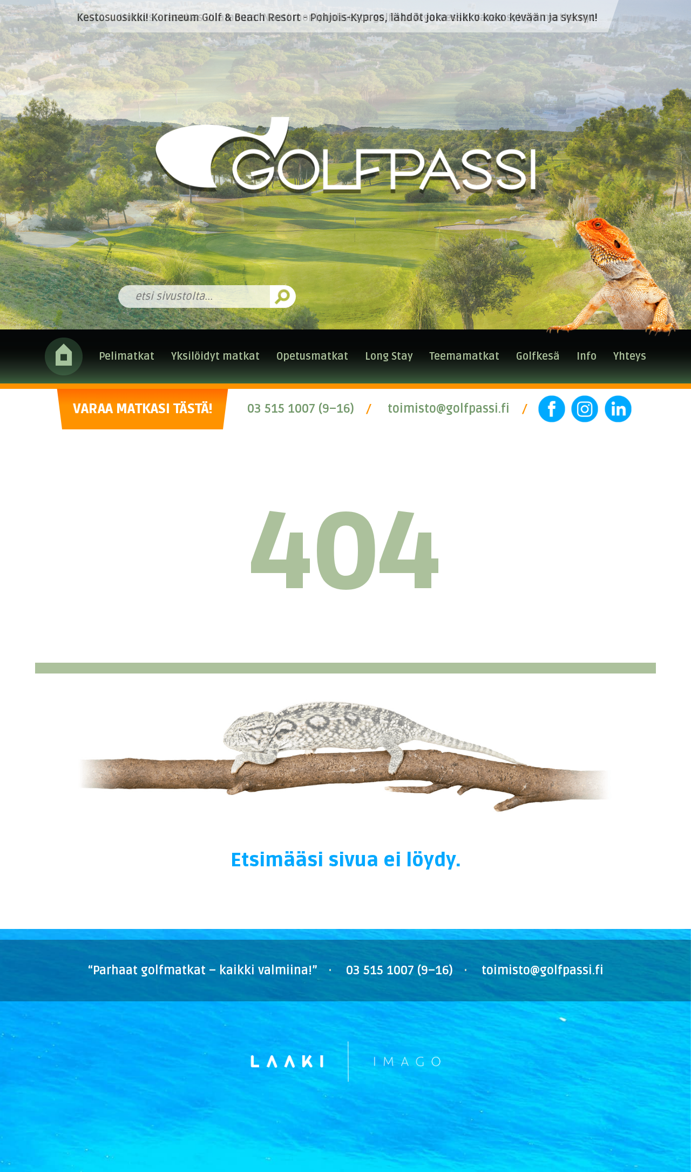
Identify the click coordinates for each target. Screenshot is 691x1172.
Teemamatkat (464, 356)
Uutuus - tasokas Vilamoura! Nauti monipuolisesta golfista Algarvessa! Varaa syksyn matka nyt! (358, 17)
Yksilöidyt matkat (215, 356)
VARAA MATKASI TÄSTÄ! (142, 409)
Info (587, 356)
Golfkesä (538, 356)
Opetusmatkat (312, 356)
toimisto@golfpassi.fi (449, 408)
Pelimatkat (126, 356)
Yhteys (629, 356)
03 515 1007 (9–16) (300, 408)
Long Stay (389, 356)
